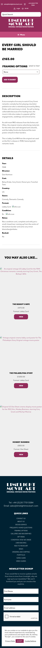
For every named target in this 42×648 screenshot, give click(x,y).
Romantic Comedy (16, 199)
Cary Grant (16, 182)
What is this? (34, 66)
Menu (22, 34)
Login (18, 8)
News (21, 549)
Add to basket (10, 80)
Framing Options (14, 66)
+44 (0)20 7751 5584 (33, 4)
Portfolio (21, 555)
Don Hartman (7, 174)
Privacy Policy (10, 641)
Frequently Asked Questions (21, 528)
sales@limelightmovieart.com (13, 4)
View (21, 317)
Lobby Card (6, 207)
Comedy (5, 199)
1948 (4, 167)
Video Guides (21, 561)
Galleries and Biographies (21, 534)
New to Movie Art (21, 546)
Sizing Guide (21, 558)
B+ (3, 214)
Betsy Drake (6, 182)
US (3, 192)
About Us (21, 521)
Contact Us (21, 518)
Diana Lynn (26, 182)
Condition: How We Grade (21, 540)
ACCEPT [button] (19, 641)
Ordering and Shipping (21, 552)
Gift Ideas (21, 537)
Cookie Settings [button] (30, 641)
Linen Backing (21, 543)
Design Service (21, 525)
